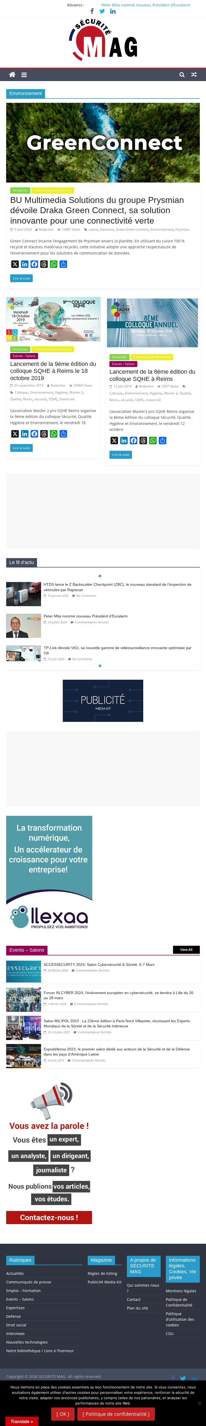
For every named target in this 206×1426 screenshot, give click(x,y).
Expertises (15, 1307)
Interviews (15, 1333)
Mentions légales (181, 1290)
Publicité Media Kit (105, 1282)
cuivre (93, 229)
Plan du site (137, 1308)
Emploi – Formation (23, 1290)
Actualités (20, 190)
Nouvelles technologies (27, 1342)
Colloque (21, 392)
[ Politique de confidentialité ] (116, 1414)
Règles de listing (102, 1273)
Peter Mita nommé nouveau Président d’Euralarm (145, 5)
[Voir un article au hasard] (194, 74)
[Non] (199, 1403)
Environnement (161, 229)
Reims (27, 399)
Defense (13, 1316)
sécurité (40, 399)
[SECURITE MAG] (12, 75)
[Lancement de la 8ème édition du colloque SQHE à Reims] (152, 300)
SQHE (53, 399)
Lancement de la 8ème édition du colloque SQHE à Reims (152, 375)
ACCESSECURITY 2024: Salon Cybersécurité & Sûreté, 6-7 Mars (99, 964)
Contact (134, 1299)
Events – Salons (20, 1299)
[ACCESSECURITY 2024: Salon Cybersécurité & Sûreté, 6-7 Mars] (23, 962)
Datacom (107, 229)
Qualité (15, 399)
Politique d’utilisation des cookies (180, 1319)
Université (67, 399)
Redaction (46, 229)
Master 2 (76, 392)
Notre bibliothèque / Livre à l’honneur (40, 1350)
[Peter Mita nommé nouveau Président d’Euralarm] (23, 616)
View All (186, 950)
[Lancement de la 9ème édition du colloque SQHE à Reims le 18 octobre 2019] (53, 300)
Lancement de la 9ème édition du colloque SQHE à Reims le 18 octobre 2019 (53, 371)
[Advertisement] (103, 511)
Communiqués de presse (52, 190)
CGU (170, 1333)
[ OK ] (63, 1414)
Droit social (16, 1324)
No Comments (86, 596)
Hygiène (61, 392)
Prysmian (182, 229)
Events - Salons (24, 356)
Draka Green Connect (132, 229)
